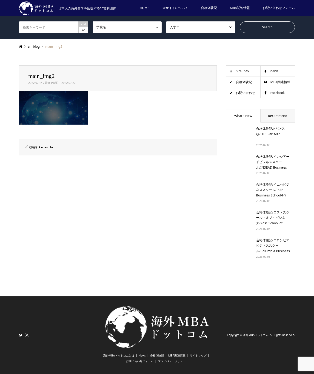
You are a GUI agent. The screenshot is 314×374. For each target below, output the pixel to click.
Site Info (242, 71)
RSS (27, 335)
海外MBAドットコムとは (118, 355)
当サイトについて (175, 8)
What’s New (243, 116)
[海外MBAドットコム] (157, 345)
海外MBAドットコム (255, 335)
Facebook (277, 93)
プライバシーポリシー (172, 361)
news (274, 71)
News (142, 355)
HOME (144, 8)
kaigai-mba (46, 147)
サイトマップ (198, 355)
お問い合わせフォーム (279, 8)
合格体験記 (209, 8)
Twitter (20, 335)
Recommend (277, 116)
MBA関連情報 (240, 8)
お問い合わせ (245, 93)
